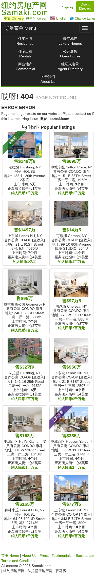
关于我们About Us (48, 79)
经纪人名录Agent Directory (70, 66)
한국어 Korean (36, 18)
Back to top (85, 555)
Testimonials (61, 555)
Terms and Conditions (18, 561)
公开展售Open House (70, 53)
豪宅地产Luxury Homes (70, 41)
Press (44, 555)
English (61, 18)
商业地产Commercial (25, 66)
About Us (29, 555)
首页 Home (10, 555)
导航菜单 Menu (20, 28)
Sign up (68, 7)
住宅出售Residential (25, 41)
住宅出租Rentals (25, 53)
